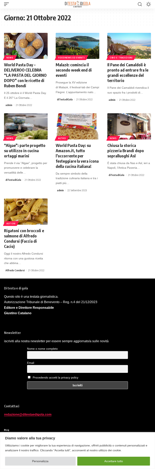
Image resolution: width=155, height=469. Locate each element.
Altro (62, 138)
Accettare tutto (113, 461)
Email (30, 362)
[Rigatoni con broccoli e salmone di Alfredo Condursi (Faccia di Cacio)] (26, 212)
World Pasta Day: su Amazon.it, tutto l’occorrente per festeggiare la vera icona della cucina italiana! (77, 156)
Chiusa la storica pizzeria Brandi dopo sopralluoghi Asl (125, 150)
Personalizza (40, 461)
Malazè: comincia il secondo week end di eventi (74, 70)
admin (8, 105)
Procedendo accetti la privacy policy (55, 377)
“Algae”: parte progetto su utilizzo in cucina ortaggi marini (24, 150)
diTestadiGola (65, 99)
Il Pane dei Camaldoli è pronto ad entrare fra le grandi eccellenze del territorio (127, 72)
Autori (11, 223)
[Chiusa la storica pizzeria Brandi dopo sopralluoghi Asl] (129, 126)
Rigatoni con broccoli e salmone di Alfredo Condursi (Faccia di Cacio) (24, 238)
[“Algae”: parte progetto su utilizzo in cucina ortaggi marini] (26, 126)
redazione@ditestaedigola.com (27, 414)
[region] (77, 450)
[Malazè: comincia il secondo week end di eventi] (77, 46)
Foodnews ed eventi (71, 57)
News (9, 57)
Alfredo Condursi (15, 270)
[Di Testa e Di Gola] (77, 4)
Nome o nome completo (42, 348)
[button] (7, 4)
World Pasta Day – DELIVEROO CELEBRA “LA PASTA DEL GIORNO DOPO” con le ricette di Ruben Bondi (25, 75)
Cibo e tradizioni (121, 57)
